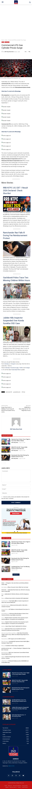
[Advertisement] (16, 21)
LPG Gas (23, 392)
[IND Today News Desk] (2, 51)
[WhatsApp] (19, 775)
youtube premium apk (6, 648)
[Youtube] (23, 775)
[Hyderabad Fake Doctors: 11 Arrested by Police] (7, 717)
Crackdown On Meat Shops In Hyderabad (14, 645)
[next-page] (5, 463)
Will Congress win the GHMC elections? (17, 638)
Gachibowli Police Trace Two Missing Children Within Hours (16, 279)
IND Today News (14, 442)
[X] (16, 775)
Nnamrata (3, 589)
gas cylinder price (16, 392)
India (6, 40)
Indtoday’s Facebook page (12, 367)
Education (4, 451)
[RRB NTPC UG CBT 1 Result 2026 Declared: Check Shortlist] (5, 450)
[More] (28, 399)
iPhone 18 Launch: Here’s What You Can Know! (18, 587)
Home (2, 40)
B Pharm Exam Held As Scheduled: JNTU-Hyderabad (16, 598)
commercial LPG (9, 392)
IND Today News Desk (9, 51)
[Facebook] (8, 775)
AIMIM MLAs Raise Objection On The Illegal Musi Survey (25, 409)
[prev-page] (2, 463)
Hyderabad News (16, 369)
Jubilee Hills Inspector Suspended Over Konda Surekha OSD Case (13, 321)
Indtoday (6, 364)
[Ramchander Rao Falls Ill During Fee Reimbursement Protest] (5, 458)
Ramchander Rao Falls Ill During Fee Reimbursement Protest (15, 235)
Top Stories (7, 42)
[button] (14, 531)
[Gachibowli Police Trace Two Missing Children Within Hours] (5, 569)
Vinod (2, 583)
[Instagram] (12, 775)
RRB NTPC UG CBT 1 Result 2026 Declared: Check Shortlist (15, 191)
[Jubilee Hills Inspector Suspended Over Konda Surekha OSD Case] (7, 709)
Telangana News (5, 459)
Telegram (13, 364)
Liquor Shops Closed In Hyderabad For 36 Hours (16, 626)
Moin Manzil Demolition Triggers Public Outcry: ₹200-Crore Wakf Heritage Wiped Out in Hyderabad (15, 634)
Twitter (21, 367)
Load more (15, 574)
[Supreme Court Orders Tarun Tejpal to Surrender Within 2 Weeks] (5, 442)
